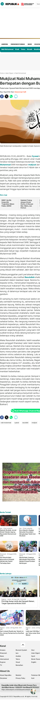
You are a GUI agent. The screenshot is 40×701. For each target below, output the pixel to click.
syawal (17, 422)
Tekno (18, 659)
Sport (33, 656)
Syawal (35, 156)
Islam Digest (9, 73)
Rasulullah (29, 277)
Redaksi (18, 675)
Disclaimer (3, 678)
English (33, 662)
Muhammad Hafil (20, 92)
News (2, 656)
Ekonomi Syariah (18, 44)
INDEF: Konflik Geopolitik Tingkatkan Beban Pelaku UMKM (7, 203)
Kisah (17, 49)
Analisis (18, 656)
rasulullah (25, 422)
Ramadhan (19, 665)
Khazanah (3, 653)
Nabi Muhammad (7, 49)
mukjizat (32, 165)
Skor (32, 650)
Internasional (4, 659)
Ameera (2, 650)
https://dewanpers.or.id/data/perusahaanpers (17, 689)
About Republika (5, 675)
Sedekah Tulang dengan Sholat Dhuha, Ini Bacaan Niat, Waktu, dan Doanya (27, 204)
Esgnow (3, 662)
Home (2, 73)
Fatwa (23, 49)
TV (1, 665)
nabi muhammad (6, 422)
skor (30, 44)
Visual (18, 662)
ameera (4, 44)
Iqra (17, 653)
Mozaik (29, 49)
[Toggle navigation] (2, 4)
